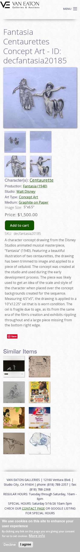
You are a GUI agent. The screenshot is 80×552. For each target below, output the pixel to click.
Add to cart (19, 225)
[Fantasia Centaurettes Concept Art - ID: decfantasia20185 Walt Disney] (40, 97)
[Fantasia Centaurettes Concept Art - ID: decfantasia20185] (16, 139)
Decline (10, 544)
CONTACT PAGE (33, 508)
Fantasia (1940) (35, 186)
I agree (25, 544)
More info (37, 535)
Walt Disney (25, 191)
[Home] (19, 4)
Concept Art (28, 197)
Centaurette (42, 180)
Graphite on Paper (33, 202)
